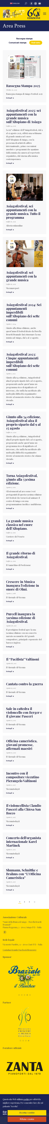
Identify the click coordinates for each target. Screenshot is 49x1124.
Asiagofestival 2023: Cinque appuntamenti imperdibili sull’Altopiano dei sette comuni (23, 362)
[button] (19, 995)
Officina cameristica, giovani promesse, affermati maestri (21, 745)
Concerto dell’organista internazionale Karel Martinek (23, 841)
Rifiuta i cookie (27, 1119)
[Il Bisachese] (24, 992)
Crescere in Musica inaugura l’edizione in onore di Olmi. (22, 585)
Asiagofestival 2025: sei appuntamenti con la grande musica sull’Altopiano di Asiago (23, 116)
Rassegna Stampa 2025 (23, 85)
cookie (26, 1099)
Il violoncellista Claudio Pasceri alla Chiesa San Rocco (23, 809)
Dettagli (9, 98)
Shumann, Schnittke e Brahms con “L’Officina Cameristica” (23, 874)
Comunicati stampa (18, 43)
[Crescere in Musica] (24, 1037)
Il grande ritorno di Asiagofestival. (20, 555)
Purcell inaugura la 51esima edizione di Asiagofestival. (20, 618)
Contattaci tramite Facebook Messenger (19, 950)
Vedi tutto (35, 43)
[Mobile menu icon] (44, 13)
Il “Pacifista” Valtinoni (22, 659)
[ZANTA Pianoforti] (24, 1083)
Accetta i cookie (27, 1113)
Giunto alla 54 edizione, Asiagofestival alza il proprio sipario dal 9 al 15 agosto (23, 422)
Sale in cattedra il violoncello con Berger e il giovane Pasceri (24, 712)
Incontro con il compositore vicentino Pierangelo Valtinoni (22, 777)
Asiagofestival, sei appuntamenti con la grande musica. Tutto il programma (23, 212)
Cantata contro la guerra (24, 684)
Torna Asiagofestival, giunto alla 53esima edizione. (22, 479)
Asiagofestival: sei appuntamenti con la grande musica (21, 276)
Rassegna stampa (24, 39)
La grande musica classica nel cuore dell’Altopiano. (19, 525)
